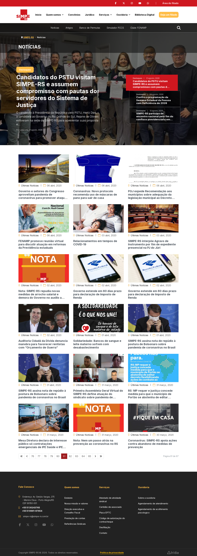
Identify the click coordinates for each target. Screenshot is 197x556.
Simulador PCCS (115, 27)
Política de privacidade (112, 552)
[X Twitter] (123, 3)
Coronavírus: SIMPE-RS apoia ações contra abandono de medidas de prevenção (152, 444)
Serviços (104, 14)
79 (51, 456)
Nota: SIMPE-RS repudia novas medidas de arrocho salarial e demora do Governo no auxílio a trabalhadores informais (40, 296)
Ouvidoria (122, 14)
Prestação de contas (74, 518)
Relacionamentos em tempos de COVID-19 (95, 242)
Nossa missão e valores (76, 503)
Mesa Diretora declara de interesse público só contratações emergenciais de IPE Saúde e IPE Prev (42, 445)
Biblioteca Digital (144, 14)
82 (70, 456)
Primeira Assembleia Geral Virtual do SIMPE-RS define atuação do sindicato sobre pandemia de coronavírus (98, 395)
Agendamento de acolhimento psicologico (153, 511)
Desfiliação (104, 527)
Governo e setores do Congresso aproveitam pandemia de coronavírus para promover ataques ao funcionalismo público (43, 196)
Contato (103, 533)
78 (45, 456)
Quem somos (53, 14)
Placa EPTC (105, 512)
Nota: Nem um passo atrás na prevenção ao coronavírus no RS (95, 442)
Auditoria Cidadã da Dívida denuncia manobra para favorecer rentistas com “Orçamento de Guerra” (43, 344)
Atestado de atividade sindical (110, 500)
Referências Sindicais (75, 523)
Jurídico (89, 14)
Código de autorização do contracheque (112, 520)
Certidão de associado (110, 507)
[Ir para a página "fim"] (101, 456)
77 (39, 456)
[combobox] (179, 27)
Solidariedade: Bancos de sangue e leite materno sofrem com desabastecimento (97, 344)
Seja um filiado (168, 14)
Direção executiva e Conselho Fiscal (74, 511)
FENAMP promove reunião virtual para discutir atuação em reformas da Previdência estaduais (42, 244)
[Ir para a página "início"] (21, 456)
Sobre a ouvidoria (146, 498)
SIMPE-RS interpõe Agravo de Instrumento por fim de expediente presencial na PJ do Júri (152, 244)
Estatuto (68, 498)
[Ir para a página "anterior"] (27, 456)
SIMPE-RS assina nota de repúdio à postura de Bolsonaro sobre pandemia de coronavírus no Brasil (152, 344)
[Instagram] (132, 3)
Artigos (69, 27)
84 (83, 456)
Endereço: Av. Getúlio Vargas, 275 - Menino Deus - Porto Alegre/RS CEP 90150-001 (38, 499)
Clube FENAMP (138, 27)
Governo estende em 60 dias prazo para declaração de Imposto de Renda (97, 294)
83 (76, 456)
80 (58, 456)
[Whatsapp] (148, 3)
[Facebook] (115, 3)
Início (38, 14)
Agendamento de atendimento (153, 503)
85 (89, 456)
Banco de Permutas (89, 27)
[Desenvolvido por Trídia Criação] (173, 552)
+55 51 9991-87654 (32, 511)
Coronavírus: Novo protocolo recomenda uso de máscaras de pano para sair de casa (95, 194)
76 (32, 456)
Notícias (55, 27)
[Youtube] (140, 3)
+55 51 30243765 (31, 507)
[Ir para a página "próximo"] (95, 456)
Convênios (74, 14)
